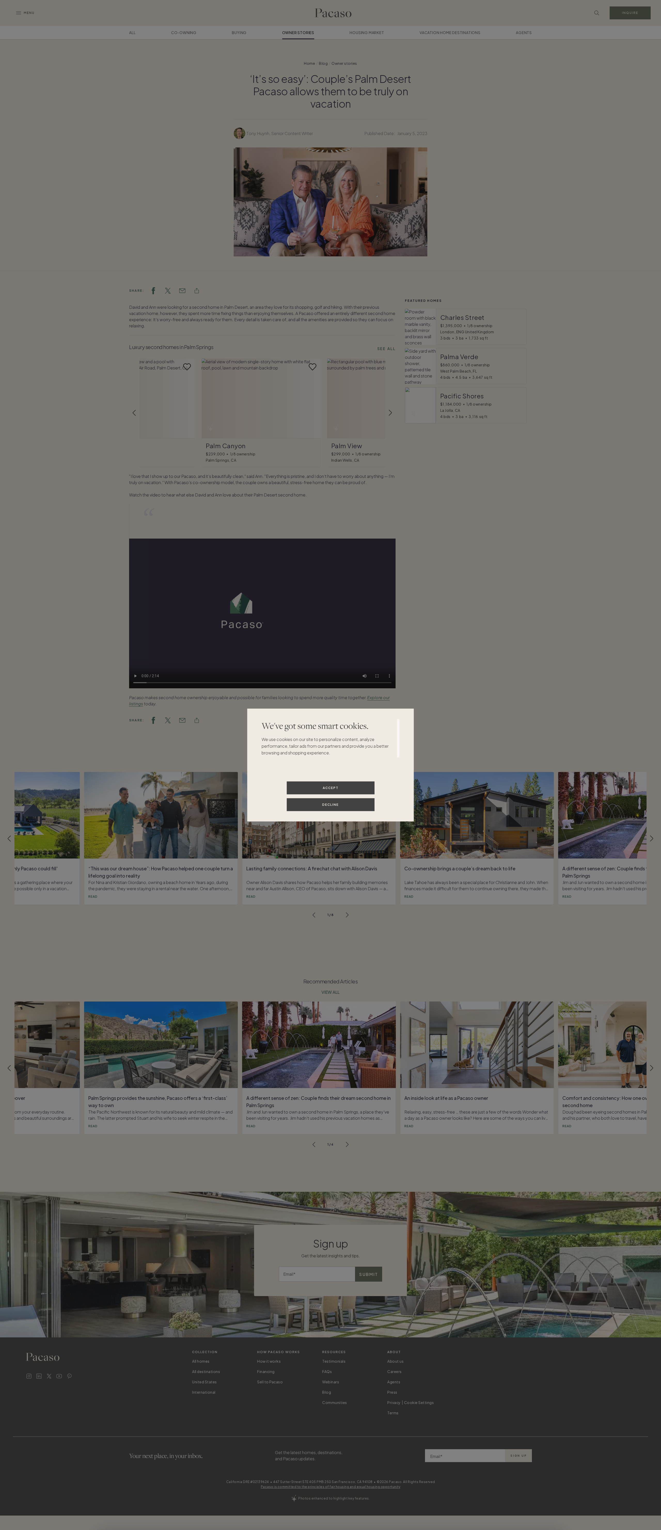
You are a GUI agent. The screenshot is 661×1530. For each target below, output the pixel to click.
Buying (239, 32)
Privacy (394, 1402)
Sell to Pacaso (270, 1381)
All (132, 32)
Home (309, 63)
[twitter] (168, 291)
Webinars (330, 1381)
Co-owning (183, 32)
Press (392, 1392)
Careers (394, 1371)
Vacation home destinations (450, 32)
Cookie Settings (419, 1402)
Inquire (630, 13)
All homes (201, 1361)
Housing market (367, 32)
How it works (269, 1361)
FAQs (327, 1371)
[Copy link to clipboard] (197, 291)
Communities (334, 1402)
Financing (266, 1371)
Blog (323, 63)
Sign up (518, 1455)
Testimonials (333, 1361)
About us (395, 1361)
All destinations (206, 1371)
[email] (182, 291)
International (204, 1392)
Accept (331, 788)
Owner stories (298, 32)
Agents (524, 32)
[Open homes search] (596, 12)
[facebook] (153, 291)
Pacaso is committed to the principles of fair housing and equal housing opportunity (330, 1487)
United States (204, 1381)
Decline (330, 804)
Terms (393, 1412)
